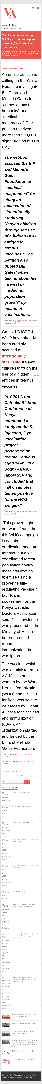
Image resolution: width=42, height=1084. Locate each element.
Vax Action (10, 25)
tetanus (15, 757)
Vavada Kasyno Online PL (13, 771)
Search (27, 782)
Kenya (9, 757)
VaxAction (8, 761)
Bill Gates (13, 754)
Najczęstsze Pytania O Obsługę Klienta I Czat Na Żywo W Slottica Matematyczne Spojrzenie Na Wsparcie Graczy (26, 936)
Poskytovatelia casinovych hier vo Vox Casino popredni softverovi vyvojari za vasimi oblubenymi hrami (26, 979)
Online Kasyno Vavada (19, 891)
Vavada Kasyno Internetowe (28, 776)
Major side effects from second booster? (24, 1023)
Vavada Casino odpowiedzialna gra (23, 823)
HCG (20, 754)
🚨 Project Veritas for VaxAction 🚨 (22, 1051)
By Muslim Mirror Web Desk (12, 68)
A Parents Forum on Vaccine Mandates (24, 1059)
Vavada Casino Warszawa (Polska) (22, 806)
